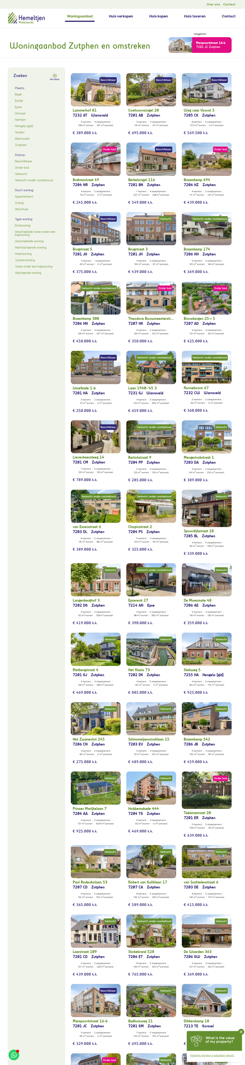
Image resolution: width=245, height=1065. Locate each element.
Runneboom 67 (196, 388)
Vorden (19, 132)
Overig (19, 203)
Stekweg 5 (192, 670)
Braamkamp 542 (197, 739)
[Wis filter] (54, 75)
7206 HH (191, 254)
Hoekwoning (23, 254)
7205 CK (191, 115)
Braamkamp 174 (197, 249)
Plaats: (20, 88)
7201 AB (135, 115)
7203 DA (191, 462)
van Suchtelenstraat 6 (201, 882)
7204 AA (80, 814)
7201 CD (80, 957)
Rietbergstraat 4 (85, 670)
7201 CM (80, 462)
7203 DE (191, 887)
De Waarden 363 (198, 952)
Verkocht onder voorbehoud (34, 180)
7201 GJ (80, 675)
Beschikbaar (23, 161)
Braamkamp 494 (197, 180)
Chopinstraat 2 (140, 527)
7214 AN (135, 605)
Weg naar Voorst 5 (199, 110)
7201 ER (191, 818)
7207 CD (80, 887)
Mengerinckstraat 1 (199, 457)
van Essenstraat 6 (87, 527)
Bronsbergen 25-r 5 (199, 318)
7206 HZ (191, 185)
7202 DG (80, 605)
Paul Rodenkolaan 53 (90, 882)
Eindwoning (22, 225)
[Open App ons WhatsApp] (14, 1055)
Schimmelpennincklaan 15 (148, 739)
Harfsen (20, 119)
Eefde (19, 100)
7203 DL (80, 532)
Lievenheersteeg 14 (88, 457)
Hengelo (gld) (24, 126)
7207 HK (135, 323)
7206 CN (80, 744)
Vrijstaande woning (28, 273)
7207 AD (191, 323)
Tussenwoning (25, 260)
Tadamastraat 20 (197, 813)
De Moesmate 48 (198, 600)
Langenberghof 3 (86, 600)
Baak (18, 94)
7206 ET (135, 957)
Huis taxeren (195, 16)
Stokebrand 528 (141, 952)
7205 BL (191, 536)
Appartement (24, 196)
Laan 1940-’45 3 (142, 388)
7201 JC (80, 1026)
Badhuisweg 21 (140, 1021)
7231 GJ (135, 393)
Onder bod (22, 167)
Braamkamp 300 (86, 318)
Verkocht (21, 174)
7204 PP (135, 462)
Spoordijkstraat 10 (199, 531)
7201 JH (80, 254)
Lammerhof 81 (85, 110)
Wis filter (54, 79)
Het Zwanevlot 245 (89, 739)
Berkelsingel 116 (141, 180)
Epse (18, 107)
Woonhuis (21, 209)
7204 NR (80, 185)
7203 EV (135, 744)
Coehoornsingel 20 (143, 110)
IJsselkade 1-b (84, 388)
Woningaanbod (80, 16)
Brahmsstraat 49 (86, 180)
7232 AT (80, 115)
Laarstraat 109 (85, 952)
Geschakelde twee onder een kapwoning (35, 233)
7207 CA (135, 887)
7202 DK (135, 675)
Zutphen (21, 145)
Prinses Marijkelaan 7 (90, 809)
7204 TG (135, 814)
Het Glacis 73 (139, 670)
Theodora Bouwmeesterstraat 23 (151, 318)
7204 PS (135, 532)
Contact (228, 16)
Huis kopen (158, 16)
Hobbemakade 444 (143, 809)
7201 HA (80, 393)
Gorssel (20, 113)
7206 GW (192, 957)
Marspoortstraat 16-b (210, 42)
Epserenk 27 (138, 600)
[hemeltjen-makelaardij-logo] (35, 18)
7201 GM (136, 1026)
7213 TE (191, 1026)
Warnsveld (22, 138)
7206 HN (80, 323)
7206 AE (191, 605)
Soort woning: (24, 190)
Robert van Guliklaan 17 (147, 882)
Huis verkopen (121, 16)
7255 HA (191, 675)
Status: (20, 155)
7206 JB (191, 744)
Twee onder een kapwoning (33, 266)
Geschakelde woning (29, 241)
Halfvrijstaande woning (31, 247)
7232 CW (192, 393)
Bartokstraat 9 (139, 457)
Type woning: (24, 219)
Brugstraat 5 (82, 249)
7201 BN (135, 185)
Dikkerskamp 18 (196, 1021)
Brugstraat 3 (138, 249)
